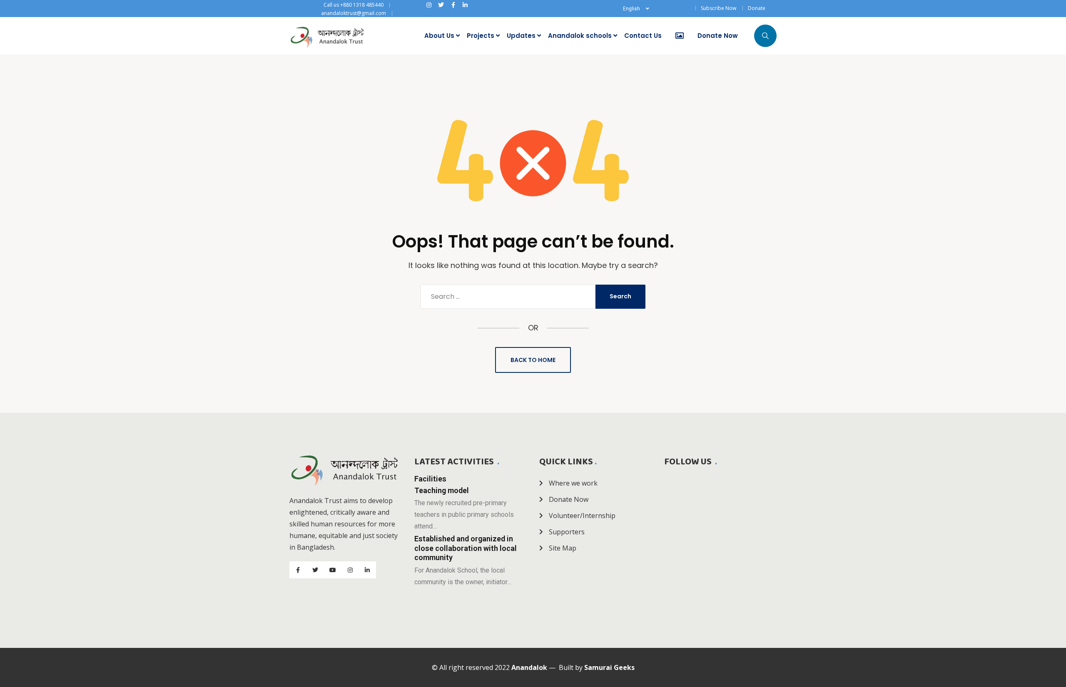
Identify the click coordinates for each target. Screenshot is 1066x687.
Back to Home (533, 360)
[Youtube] (332, 570)
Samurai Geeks (609, 667)
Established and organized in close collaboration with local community (465, 548)
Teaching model (441, 490)
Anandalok (529, 667)
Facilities (430, 478)
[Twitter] (441, 5)
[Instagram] (429, 5)
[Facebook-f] (453, 5)
